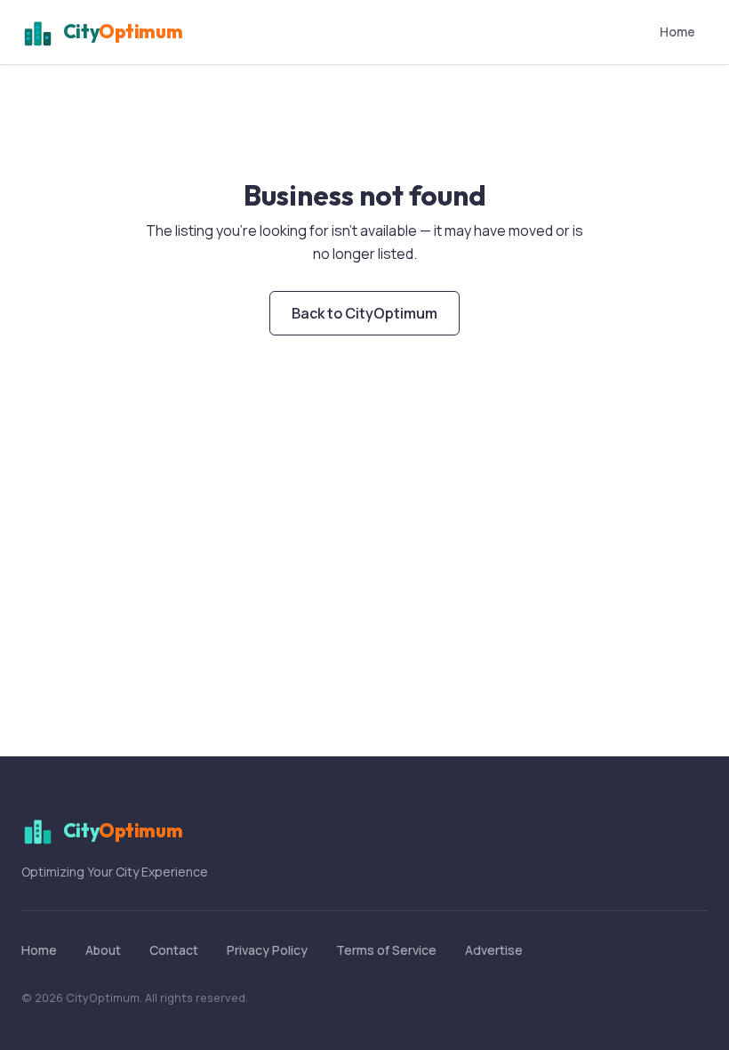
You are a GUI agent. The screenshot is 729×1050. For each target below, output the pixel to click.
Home (677, 31)
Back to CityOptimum (364, 313)
